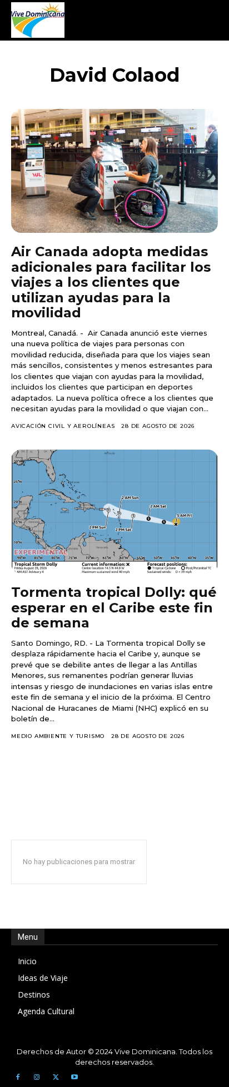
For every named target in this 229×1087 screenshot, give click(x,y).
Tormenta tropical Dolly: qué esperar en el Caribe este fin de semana (114, 607)
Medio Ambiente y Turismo (57, 736)
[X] (55, 1077)
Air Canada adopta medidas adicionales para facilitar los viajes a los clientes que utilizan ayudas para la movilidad (111, 282)
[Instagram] (36, 1077)
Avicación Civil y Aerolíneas (62, 426)
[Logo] (37, 20)
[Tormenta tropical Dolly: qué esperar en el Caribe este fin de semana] (114, 512)
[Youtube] (74, 1077)
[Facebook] (17, 1077)
